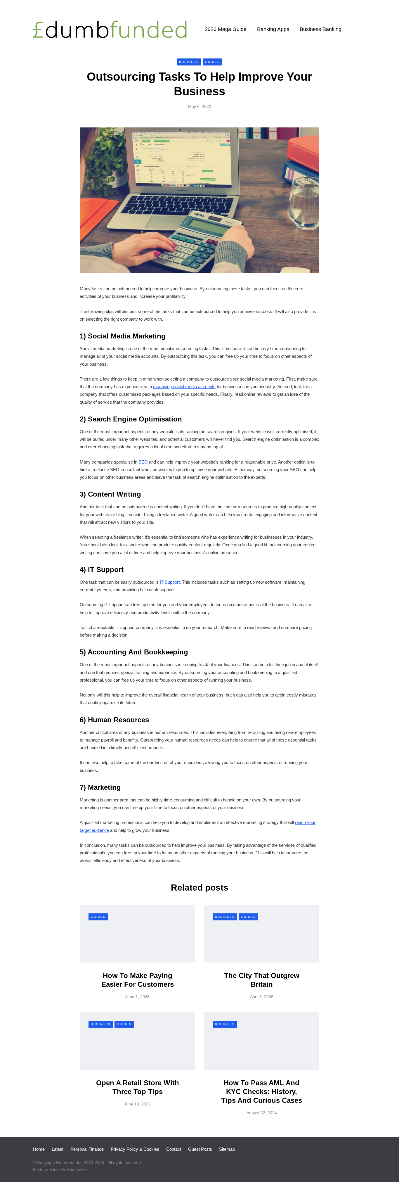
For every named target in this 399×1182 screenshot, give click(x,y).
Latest (57, 1149)
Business (189, 61)
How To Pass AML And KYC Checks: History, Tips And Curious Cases (261, 1091)
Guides (212, 61)
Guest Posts (200, 1149)
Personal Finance (87, 1149)
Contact (173, 1149)
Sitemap (227, 1149)
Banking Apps (273, 29)
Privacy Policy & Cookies (135, 1149)
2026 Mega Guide (226, 29)
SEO (143, 461)
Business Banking (320, 29)
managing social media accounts (184, 386)
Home (39, 1149)
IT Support (170, 582)
